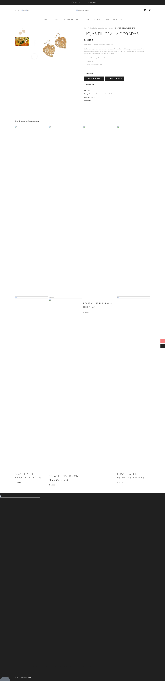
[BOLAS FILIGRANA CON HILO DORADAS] (65, 211)
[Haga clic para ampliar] (34, 56)
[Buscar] (136, 10)
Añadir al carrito (94, 79)
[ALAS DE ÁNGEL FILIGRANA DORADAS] (31, 211)
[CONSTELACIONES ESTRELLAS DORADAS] (133, 211)
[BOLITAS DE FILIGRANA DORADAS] (99, 211)
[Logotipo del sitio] (82, 10)
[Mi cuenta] (140, 10)
